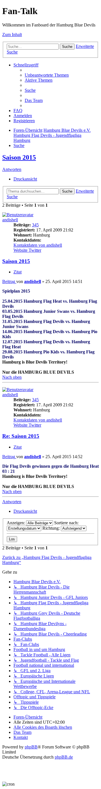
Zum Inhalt (12, 34)
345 (35, 224)
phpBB (31, 747)
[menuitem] (47, 75)
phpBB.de (64, 757)
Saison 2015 (19, 157)
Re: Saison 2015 (20, 436)
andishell (10, 219)
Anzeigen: (16, 522)
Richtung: (51, 528)
